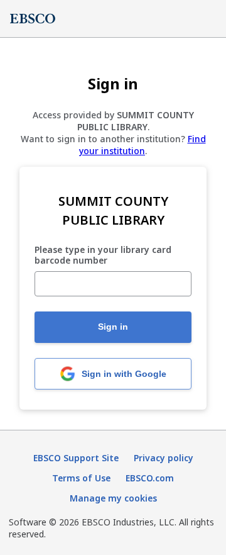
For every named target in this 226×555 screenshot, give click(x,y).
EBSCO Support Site (76, 458)
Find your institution (142, 145)
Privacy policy (163, 458)
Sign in (113, 327)
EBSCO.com (150, 478)
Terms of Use (81, 478)
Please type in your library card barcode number (103, 255)
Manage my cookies (113, 498)
